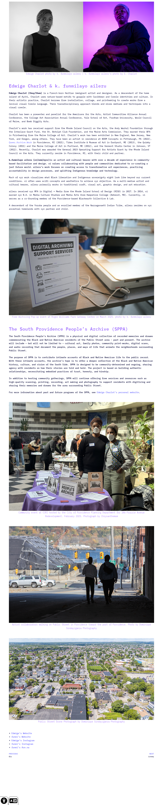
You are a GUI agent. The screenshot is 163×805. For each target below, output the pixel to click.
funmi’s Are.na (20, 747)
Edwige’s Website (21, 733)
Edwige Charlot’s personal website (118, 392)
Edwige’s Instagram (22, 740)
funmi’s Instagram (22, 743)
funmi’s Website (20, 736)
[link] (4, 801)
